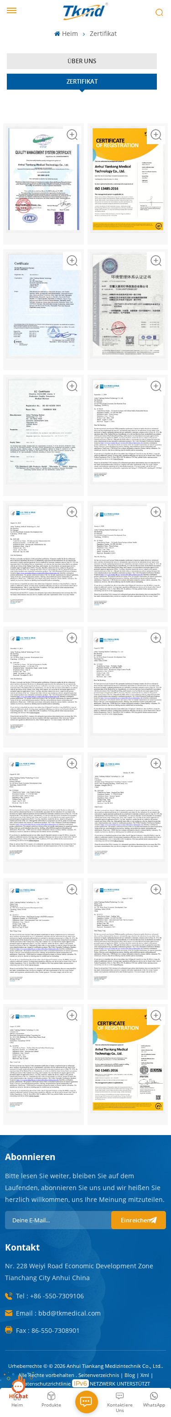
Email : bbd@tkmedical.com (58, 1313)
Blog (130, 1375)
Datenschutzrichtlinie (46, 1383)
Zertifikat (82, 81)
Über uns (81, 61)
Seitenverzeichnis (99, 1375)
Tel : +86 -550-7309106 (50, 1295)
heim (70, 33)
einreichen (135, 1220)
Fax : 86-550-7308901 (48, 1330)
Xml (144, 1375)
